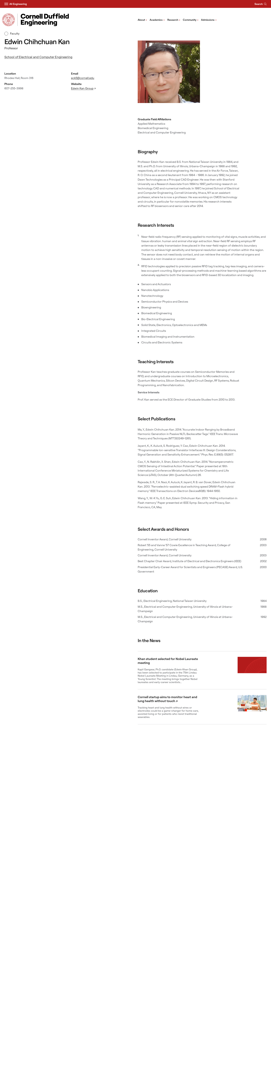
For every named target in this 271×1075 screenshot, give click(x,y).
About (142, 19)
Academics (157, 19)
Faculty (14, 33)
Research (173, 19)
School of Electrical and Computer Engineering (38, 57)
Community (191, 19)
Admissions (209, 19)
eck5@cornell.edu (82, 78)
